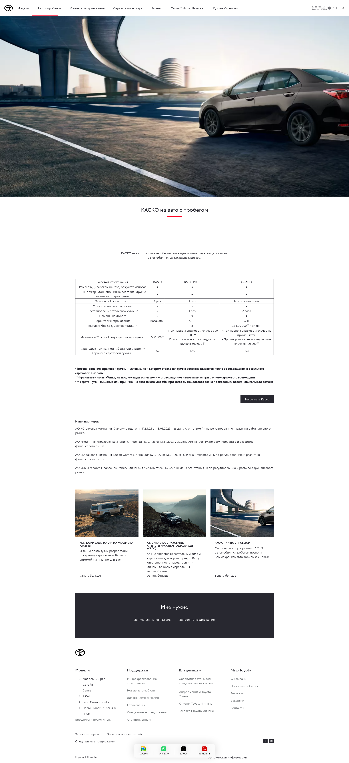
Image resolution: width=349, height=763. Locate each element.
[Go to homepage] (8, 8)
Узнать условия (156, 751)
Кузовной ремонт (225, 8)
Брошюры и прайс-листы (93, 719)
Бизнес (157, 8)
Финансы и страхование (87, 8)
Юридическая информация (227, 757)
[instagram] (271, 741)
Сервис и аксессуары (128, 8)
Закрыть (205, 738)
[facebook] (265, 741)
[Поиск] (343, 8)
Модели (23, 8)
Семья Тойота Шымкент (187, 8)
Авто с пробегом (49, 8)
